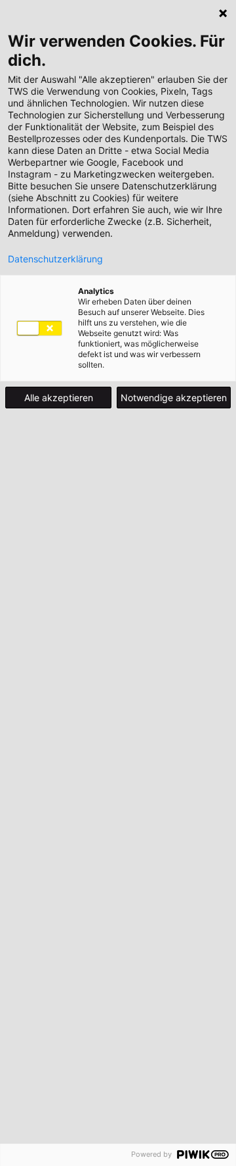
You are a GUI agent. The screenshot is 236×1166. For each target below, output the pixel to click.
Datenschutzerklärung (55, 259)
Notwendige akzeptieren (174, 397)
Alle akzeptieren (58, 397)
